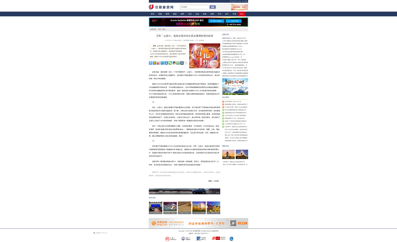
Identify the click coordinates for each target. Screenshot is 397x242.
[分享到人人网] (166, 63)
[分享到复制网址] (186, 63)
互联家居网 (233, 1)
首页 (152, 14)
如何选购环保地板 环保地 (184, 213)
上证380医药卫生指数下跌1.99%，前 (235, 124)
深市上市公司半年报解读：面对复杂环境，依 (237, 129)
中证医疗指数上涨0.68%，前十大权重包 (234, 59)
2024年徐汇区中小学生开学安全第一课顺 (234, 68)
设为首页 (238, 1)
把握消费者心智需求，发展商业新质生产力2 (237, 104)
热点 (242, 14)
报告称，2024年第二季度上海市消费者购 (236, 138)
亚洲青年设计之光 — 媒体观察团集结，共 (234, 65)
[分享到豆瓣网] (178, 63)
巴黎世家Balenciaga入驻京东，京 (232, 57)
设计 (227, 14)
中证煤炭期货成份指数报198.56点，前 (233, 54)
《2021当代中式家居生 (199, 213)
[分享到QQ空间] (154, 63)
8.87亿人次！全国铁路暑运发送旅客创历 (236, 132)
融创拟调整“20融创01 (170, 213)
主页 (159, 29)
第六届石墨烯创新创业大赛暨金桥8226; (235, 110)
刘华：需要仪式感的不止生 (213, 213)
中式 (219, 14)
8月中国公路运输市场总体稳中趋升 (232, 51)
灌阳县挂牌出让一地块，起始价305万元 (234, 38)
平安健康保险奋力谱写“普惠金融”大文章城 (235, 43)
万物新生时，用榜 (228, 158)
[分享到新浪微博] (158, 63)
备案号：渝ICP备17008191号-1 (198, 233)
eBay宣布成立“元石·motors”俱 (233, 101)
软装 (204, 14)
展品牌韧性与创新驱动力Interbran (232, 49)
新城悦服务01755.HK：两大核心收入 (235, 118)
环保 (234, 14)
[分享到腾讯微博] (162, 63)
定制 (212, 14)
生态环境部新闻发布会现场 (155, 213)
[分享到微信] (170, 63)
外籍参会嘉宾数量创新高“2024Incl (232, 46)
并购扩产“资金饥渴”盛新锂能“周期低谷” (236, 121)
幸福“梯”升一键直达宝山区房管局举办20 (236, 126)
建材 (175, 14)
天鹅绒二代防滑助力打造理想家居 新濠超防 (235, 73)
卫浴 (190, 14)
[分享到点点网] (182, 63)
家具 (167, 14)
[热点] (176, 40)
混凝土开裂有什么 (242, 158)
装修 (160, 14)
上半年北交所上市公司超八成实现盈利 (235, 115)
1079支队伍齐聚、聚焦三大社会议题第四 (236, 107)
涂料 (182, 14)
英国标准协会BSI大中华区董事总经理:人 (236, 112)
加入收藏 (244, 1)
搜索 (212, 7)
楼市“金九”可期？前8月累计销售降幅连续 (236, 135)
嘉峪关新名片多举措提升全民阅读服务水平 (235, 76)
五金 (197, 14)
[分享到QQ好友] (174, 63)
